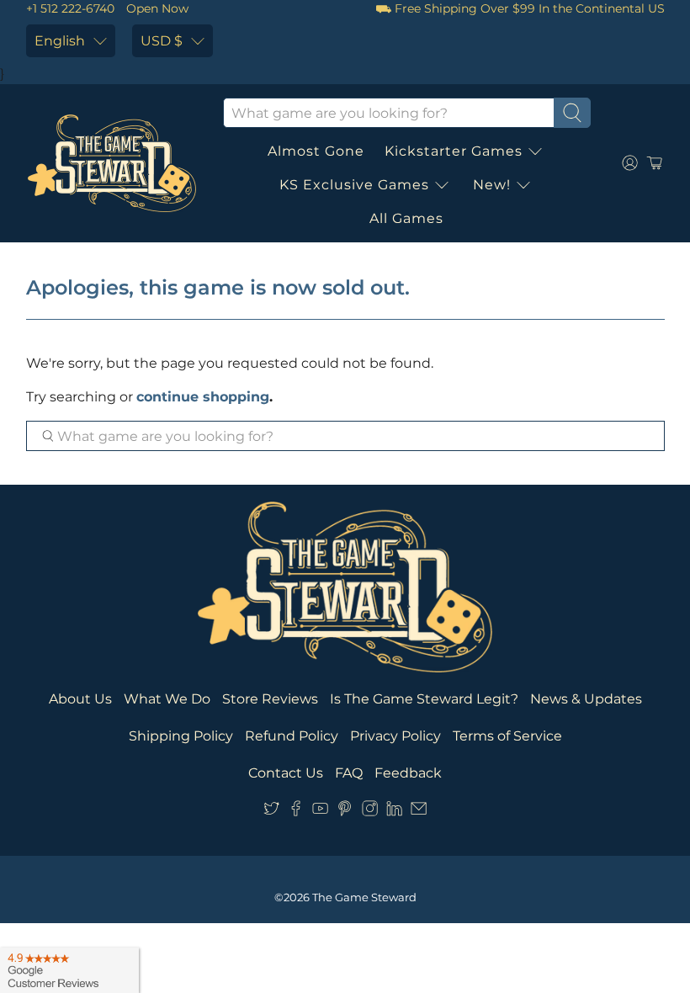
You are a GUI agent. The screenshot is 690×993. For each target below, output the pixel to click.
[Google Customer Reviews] (69, 970)
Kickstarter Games (454, 151)
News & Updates (586, 699)
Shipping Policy (181, 736)
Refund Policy (291, 736)
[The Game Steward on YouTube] (320, 812)
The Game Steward (364, 897)
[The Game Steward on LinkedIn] (394, 812)
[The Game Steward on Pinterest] (345, 812)
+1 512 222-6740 (70, 8)
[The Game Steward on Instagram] (370, 812)
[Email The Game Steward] (419, 812)
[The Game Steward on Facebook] (296, 812)
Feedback (408, 773)
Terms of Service (507, 736)
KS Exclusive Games (354, 185)
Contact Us (285, 773)
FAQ (349, 773)
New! (492, 185)
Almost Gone (316, 151)
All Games (406, 218)
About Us (80, 699)
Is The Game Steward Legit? (424, 699)
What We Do (167, 699)
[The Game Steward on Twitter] (271, 812)
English (59, 41)
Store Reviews (270, 699)
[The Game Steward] (112, 163)
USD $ (162, 41)
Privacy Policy (395, 736)
